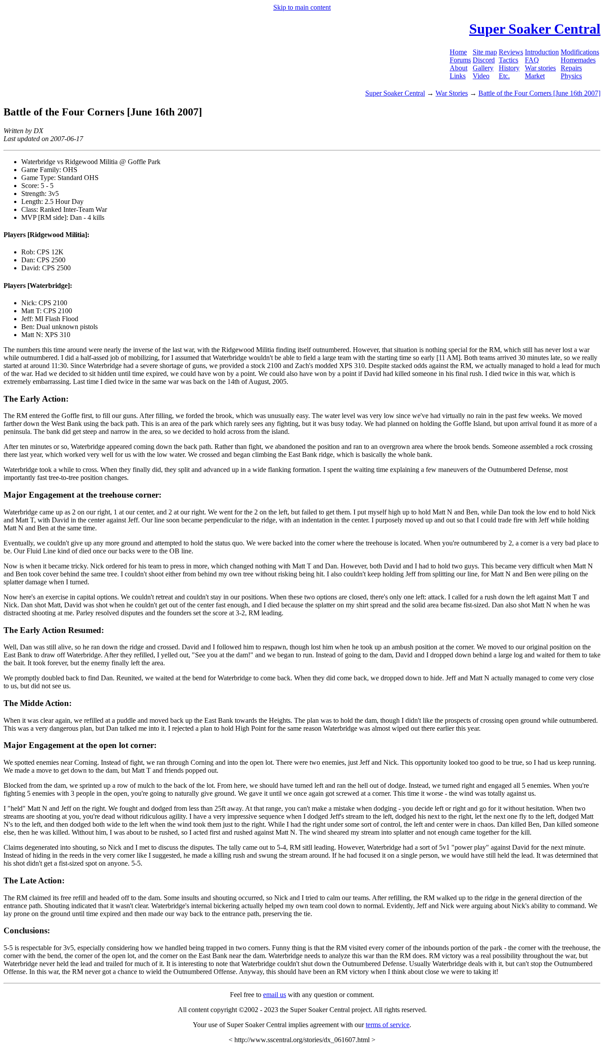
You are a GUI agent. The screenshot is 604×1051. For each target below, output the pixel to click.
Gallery (483, 68)
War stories (540, 68)
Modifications (580, 52)
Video (481, 76)
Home (458, 52)
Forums (460, 60)
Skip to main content (302, 7)
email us (274, 994)
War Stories (452, 93)
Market (535, 76)
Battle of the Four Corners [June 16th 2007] (539, 93)
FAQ (532, 60)
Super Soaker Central (395, 93)
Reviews (511, 52)
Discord (484, 60)
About (458, 68)
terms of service (387, 1024)
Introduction (542, 52)
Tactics (508, 60)
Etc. (504, 76)
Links (458, 76)
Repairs (571, 68)
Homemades (578, 60)
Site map (485, 52)
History (509, 68)
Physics (571, 76)
